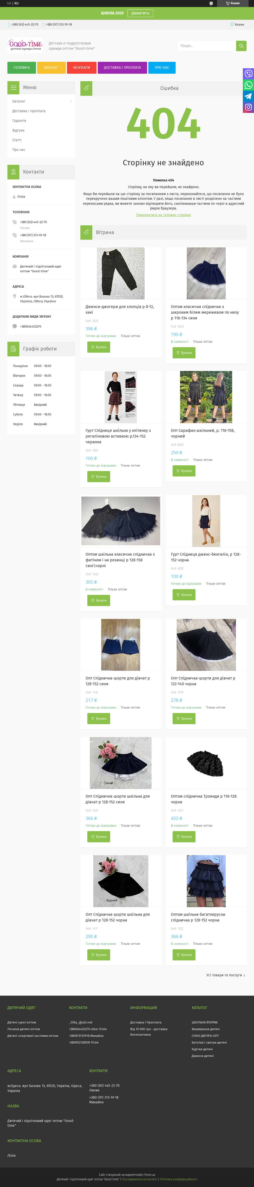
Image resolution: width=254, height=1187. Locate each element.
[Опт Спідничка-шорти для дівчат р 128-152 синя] (120, 645)
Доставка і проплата (122, 67)
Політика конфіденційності (178, 1179)
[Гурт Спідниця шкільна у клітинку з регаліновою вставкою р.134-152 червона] (120, 397)
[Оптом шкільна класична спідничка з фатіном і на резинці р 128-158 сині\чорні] (120, 521)
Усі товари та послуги (224, 975)
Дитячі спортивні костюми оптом (32, 1036)
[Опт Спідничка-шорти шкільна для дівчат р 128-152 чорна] (120, 881)
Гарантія (19, 121)
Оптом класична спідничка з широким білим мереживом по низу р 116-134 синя (205, 312)
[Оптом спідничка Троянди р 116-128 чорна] (206, 763)
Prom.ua (149, 1175)
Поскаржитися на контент (139, 1179)
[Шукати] (241, 46)
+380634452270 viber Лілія (88, 1029)
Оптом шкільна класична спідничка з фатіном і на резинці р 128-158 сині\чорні (120, 560)
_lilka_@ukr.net (81, 1022)
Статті (17, 140)
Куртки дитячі (202, 1049)
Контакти (81, 67)
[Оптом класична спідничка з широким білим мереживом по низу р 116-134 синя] (206, 273)
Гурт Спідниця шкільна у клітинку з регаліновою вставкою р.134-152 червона (118, 436)
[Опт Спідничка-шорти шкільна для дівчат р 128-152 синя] (120, 763)
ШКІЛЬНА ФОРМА (205, 1022)
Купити (101, 347)
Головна (22, 67)
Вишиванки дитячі (206, 1029)
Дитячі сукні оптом (21, 1022)
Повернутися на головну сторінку (163, 215)
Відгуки (18, 130)
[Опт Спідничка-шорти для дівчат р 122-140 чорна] (206, 645)
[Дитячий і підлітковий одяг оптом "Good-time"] (25, 52)
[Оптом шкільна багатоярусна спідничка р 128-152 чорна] (206, 881)
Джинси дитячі (203, 1056)
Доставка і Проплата (145, 1022)
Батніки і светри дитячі (209, 1042)
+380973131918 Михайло (86, 1036)
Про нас (162, 67)
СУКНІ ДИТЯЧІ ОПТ (205, 1036)
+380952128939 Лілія (83, 1042)
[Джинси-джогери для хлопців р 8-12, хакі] (120, 273)
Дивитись (140, 13)
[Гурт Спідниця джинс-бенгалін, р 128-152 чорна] (206, 521)
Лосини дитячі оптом (23, 1029)
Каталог (51, 67)
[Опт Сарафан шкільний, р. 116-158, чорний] (206, 397)
